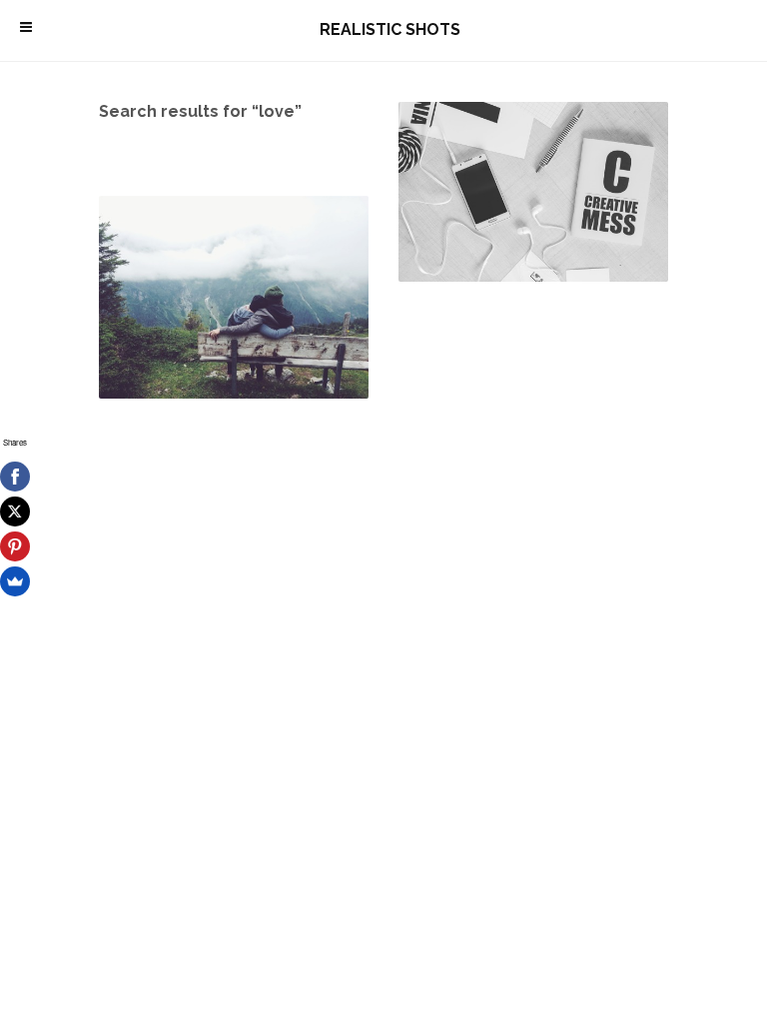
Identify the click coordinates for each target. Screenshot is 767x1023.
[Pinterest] (15, 546)
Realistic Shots (390, 29)
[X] (15, 511)
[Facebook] (15, 477)
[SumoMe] (15, 581)
